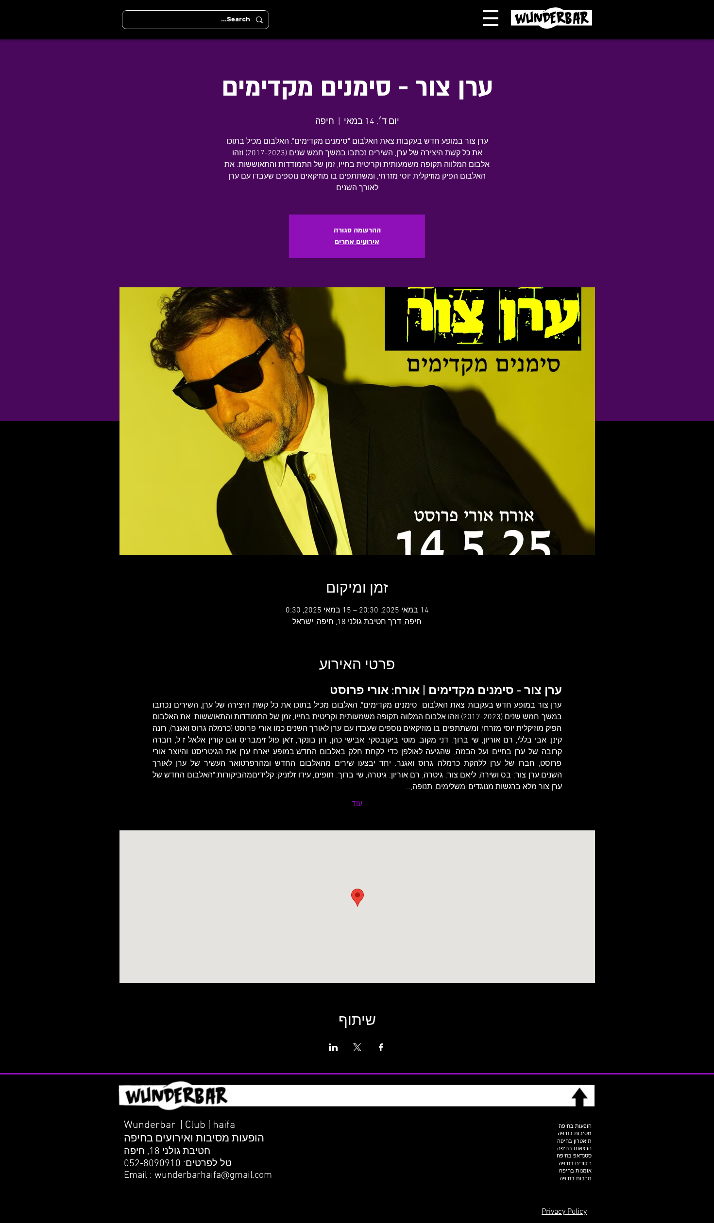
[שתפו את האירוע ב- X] (357, 1047)
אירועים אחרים (357, 242)
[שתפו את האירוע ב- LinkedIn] (333, 1047)
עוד (357, 804)
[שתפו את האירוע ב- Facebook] (381, 1047)
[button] (490, 18)
